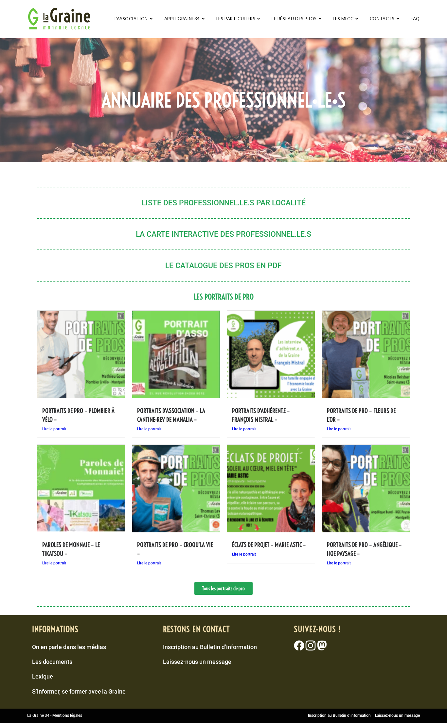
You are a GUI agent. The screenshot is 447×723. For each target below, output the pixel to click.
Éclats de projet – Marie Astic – (269, 545)
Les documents (52, 661)
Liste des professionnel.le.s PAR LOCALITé (224, 202)
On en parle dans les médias (69, 647)
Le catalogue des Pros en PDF (223, 265)
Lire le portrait (54, 429)
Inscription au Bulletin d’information (210, 647)
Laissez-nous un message (197, 661)
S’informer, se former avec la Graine (79, 691)
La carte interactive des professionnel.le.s (223, 234)
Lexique (42, 676)
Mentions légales (67, 715)
